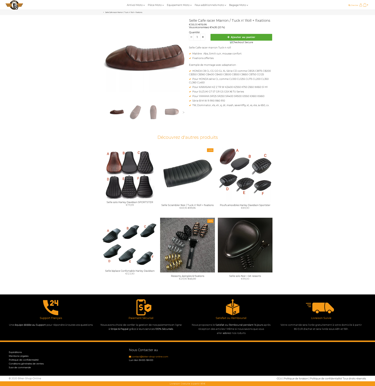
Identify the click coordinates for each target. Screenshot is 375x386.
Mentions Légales (18, 356)
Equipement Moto (178, 5)
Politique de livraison (296, 378)
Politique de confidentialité (24, 359)
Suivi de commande (20, 367)
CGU (279, 378)
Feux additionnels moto (210, 5)
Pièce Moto (155, 5)
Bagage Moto (238, 5)
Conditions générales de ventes (26, 363)
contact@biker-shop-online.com (149, 356)
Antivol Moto (135, 5)
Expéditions (15, 352)
